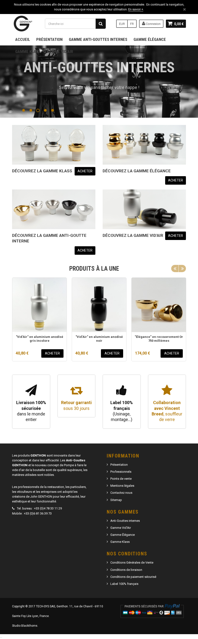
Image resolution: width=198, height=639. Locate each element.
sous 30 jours (76, 405)
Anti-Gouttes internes (125, 521)
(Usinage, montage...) (121, 411)
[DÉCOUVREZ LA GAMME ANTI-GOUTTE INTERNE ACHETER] (53, 209)
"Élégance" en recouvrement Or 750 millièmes (159, 338)
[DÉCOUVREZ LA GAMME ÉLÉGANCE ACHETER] (144, 145)
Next (182, 268)
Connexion (153, 24)
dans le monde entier (31, 411)
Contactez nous (121, 492)
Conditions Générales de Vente (131, 562)
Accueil (22, 39)
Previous (174, 268)
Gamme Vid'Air (60, 51)
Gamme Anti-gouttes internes (98, 39)
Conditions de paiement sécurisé (133, 577)
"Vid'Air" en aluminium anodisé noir (99, 338)
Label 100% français (124, 584)
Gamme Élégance (150, 39)
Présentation (49, 39)
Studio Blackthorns (24, 625)
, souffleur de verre (167, 411)
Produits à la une (94, 268)
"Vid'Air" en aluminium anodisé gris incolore (39, 338)
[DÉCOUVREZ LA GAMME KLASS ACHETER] (53, 145)
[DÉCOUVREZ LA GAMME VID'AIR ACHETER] (144, 209)
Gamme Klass (27, 51)
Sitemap (116, 500)
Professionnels (120, 471)
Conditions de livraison (126, 570)
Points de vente (121, 478)
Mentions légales (122, 485)
